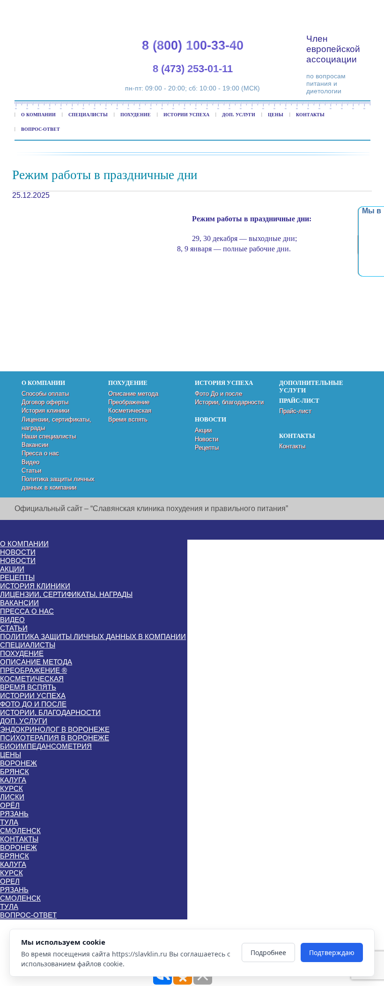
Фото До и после (218, 393)
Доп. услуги (238, 114)
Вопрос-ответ (40, 129)
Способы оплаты (45, 393)
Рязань (14, 814)
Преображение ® (33, 670)
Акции (203, 430)
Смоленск (20, 831)
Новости (206, 439)
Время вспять (128, 419)
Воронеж (18, 763)
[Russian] (347, 10)
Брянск (14, 771)
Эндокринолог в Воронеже (55, 729)
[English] (325, 10)
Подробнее (268, 952)
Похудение (135, 114)
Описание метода (133, 393)
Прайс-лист (295, 410)
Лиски (12, 797)
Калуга (13, 780)
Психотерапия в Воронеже (54, 738)
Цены (275, 114)
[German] (336, 10)
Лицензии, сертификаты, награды (66, 594)
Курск (11, 788)
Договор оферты (45, 402)
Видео (30, 462)
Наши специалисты (49, 436)
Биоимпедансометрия (46, 746)
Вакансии (35, 444)
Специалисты (88, 114)
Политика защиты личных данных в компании (93, 636)
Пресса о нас (40, 453)
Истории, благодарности (229, 402)
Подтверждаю (331, 952)
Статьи (31, 470)
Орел (10, 881)
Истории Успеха (186, 114)
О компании (38, 114)
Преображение (128, 402)
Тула (9, 822)
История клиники (45, 410)
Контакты (310, 114)
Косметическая (129, 410)
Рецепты (207, 447)
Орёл (10, 805)
